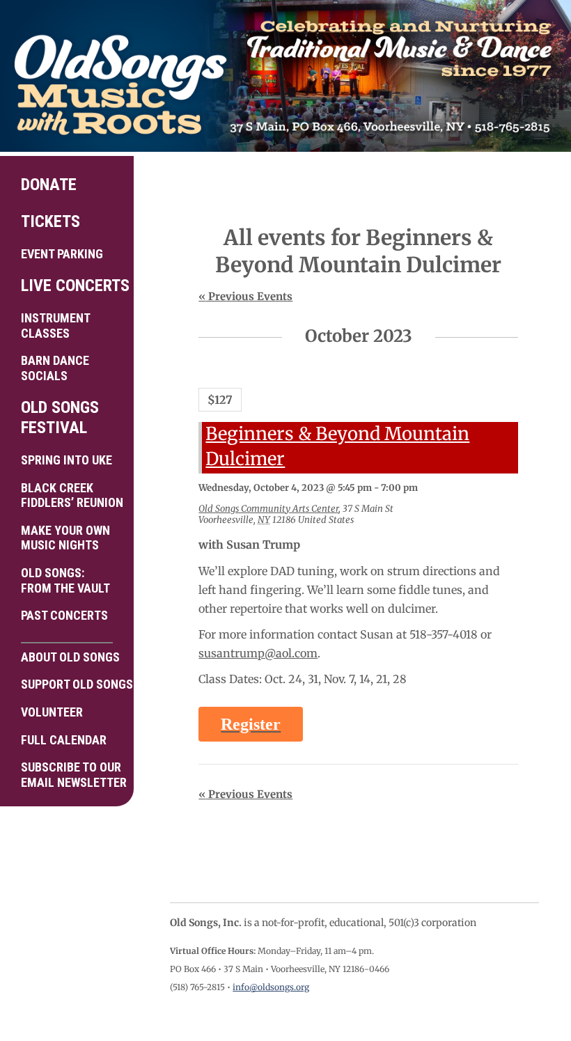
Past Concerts (64, 615)
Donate (49, 184)
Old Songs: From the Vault (65, 580)
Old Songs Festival (60, 417)
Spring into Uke (66, 460)
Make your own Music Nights (65, 538)
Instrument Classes (56, 326)
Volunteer (52, 712)
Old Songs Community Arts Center (268, 509)
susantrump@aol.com (258, 653)
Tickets (50, 221)
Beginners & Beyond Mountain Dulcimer (337, 446)
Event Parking (62, 253)
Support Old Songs (72, 684)
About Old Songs (70, 657)
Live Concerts (72, 285)
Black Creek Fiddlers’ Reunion (72, 495)
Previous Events (245, 296)
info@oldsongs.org (271, 987)
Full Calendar (64, 740)
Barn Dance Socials (55, 368)
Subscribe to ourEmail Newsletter (72, 775)
